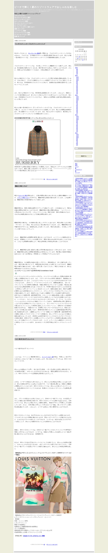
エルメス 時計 (23, 195)
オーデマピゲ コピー (20, 25)
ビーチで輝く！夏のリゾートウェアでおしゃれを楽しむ (45, 7)
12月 (77, 77)
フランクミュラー (19, 15)
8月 (77, 83)
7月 (77, 84)
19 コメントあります (52, 332)
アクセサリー (78, 169)
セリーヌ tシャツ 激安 (21, 21)
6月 (77, 86)
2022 (76, 133)
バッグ (77, 166)
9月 (77, 81)
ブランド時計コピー (23, 197)
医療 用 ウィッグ (19, 36)
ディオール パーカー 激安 (22, 34)
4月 (77, 69)
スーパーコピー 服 (47, 357)
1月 (77, 73)
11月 (77, 78)
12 (79, 56)
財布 (76, 165)
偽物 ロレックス (19, 29)
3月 (77, 70)
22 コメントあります (52, 544)
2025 (76, 75)
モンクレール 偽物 (34, 53)
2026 (76, 67)
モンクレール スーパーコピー (23, 23)
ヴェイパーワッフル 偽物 (22, 32)
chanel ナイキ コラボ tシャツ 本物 (34, 536)
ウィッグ (77, 172)
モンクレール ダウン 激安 (22, 17)
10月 (77, 80)
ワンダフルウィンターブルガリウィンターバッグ (30, 44)
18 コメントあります (52, 179)
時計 (44, 332)
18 (77, 58)
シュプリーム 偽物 (20, 31)
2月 (77, 72)
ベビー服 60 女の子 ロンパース (24, 339)
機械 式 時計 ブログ (21, 186)
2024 (76, 95)
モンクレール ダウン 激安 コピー (24, 27)
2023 (76, 114)
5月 (77, 87)
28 (82, 59)
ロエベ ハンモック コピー (22, 19)
